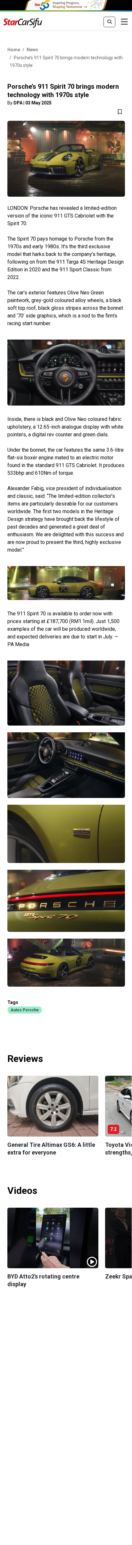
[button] (24, 1009)
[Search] (109, 22)
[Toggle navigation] (124, 22)
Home (13, 49)
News (32, 49)
